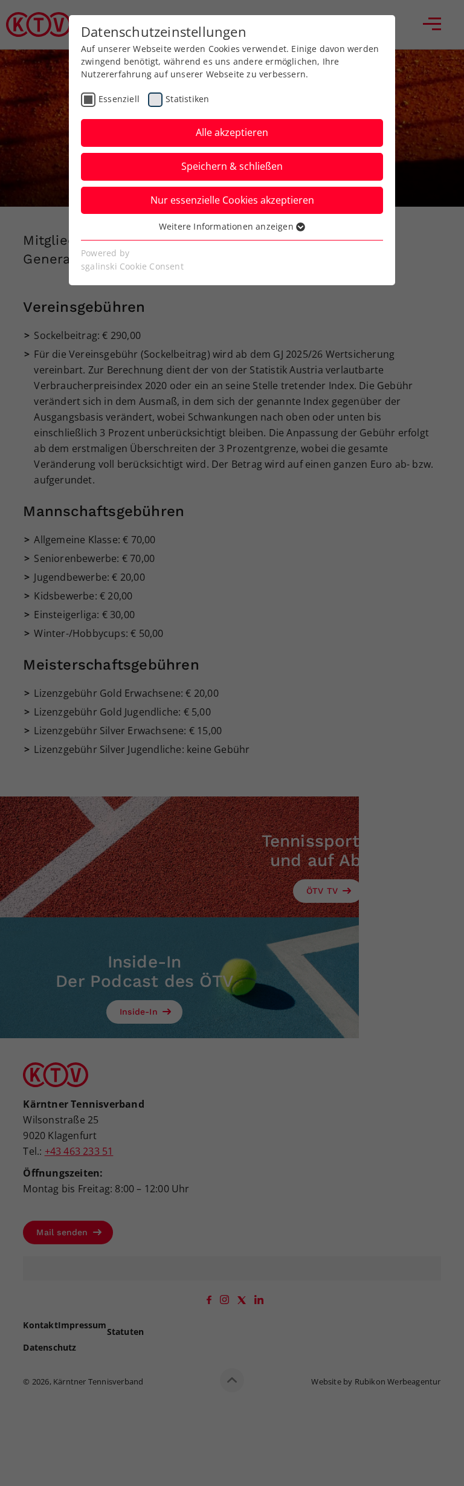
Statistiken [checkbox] (187, 99)
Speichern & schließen (232, 166)
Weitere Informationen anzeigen (227, 226)
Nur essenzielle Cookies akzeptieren (232, 200)
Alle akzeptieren (232, 132)
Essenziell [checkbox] (119, 99)
